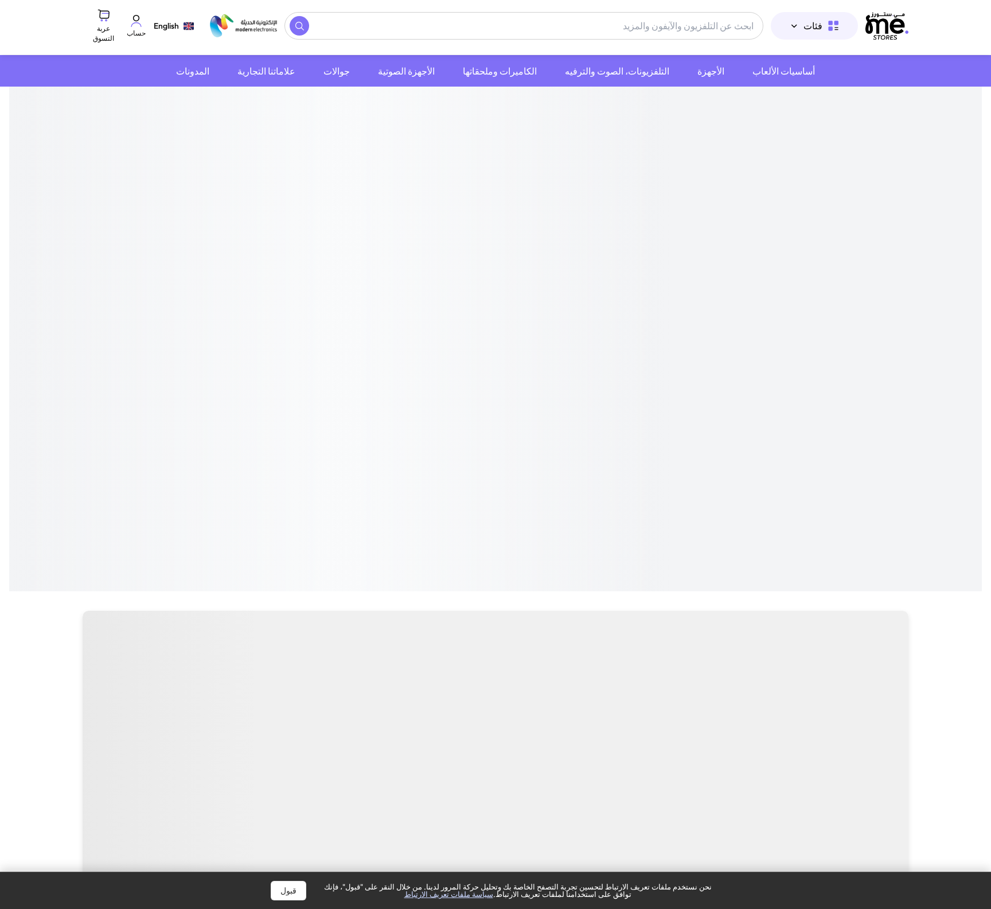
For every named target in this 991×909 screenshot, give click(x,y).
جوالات (336, 71)
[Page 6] (478, 438)
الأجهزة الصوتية (406, 71)
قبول (288, 890)
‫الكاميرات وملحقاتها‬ (500, 71)
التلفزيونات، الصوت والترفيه (617, 71)
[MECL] (886, 26)
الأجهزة (710, 71)
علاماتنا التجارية (266, 71)
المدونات (192, 71)
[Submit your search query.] (299, 26)
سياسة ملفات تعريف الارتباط (448, 894)
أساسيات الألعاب (783, 71)
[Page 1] (512, 438)
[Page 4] (492, 438)
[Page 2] (506, 438)
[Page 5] (485, 438)
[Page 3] (499, 438)
